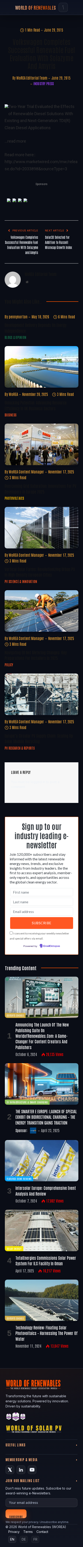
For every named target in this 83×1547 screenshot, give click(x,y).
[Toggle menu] (63, 7)
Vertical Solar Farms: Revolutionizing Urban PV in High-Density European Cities (40, 571)
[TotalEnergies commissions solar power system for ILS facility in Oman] (41, 1230)
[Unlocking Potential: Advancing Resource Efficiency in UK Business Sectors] (41, 367)
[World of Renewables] (16, 1417)
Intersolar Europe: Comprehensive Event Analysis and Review (45, 1190)
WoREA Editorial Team (31, 77)
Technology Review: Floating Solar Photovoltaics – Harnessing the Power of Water (46, 1333)
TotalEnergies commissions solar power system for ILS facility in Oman (45, 1260)
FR (35, 1539)
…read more (15, 141)
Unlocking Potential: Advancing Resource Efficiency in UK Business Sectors (36, 405)
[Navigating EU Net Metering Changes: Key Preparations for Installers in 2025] (41, 611)
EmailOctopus (51, 946)
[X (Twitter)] (10, 1469)
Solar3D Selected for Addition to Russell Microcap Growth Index (58, 242)
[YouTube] (32, 1469)
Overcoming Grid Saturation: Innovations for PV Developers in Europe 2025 (40, 488)
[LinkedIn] (21, 1469)
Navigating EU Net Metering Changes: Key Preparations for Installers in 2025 (36, 655)
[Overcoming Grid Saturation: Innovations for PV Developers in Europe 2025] (41, 444)
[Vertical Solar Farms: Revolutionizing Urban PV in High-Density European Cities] (41, 527)
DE (24, 1539)
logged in (38, 782)
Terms (28, 1532)
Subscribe (16, 1516)
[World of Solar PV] (34, 1430)
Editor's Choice (15, 1015)
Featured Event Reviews (19, 1178)
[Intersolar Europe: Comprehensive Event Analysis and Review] (41, 1160)
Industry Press (43, 83)
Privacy (14, 1532)
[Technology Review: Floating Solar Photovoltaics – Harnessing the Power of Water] (41, 1300)
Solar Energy (14, 1248)
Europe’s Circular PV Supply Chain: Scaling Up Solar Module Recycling (39, 738)
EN (12, 1539)
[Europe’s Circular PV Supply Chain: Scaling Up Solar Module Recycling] (41, 694)
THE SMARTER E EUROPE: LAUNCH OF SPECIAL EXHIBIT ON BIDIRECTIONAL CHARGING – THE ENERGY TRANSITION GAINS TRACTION (46, 1116)
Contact (42, 1532)
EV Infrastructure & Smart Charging (27, 1102)
